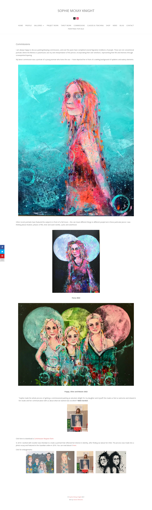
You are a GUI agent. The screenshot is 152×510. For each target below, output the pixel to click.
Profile (28, 25)
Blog (122, 25)
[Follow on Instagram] (77, 18)
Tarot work (66, 25)
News (115, 25)
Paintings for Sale (76, 29)
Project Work (52, 25)
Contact (130, 25)
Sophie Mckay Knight (75, 497)
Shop (108, 25)
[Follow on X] (74, 18)
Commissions (79, 25)
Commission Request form (44, 439)
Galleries (38, 25)
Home (20, 25)
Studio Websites (78, 499)
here (74, 445)
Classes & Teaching (95, 25)
